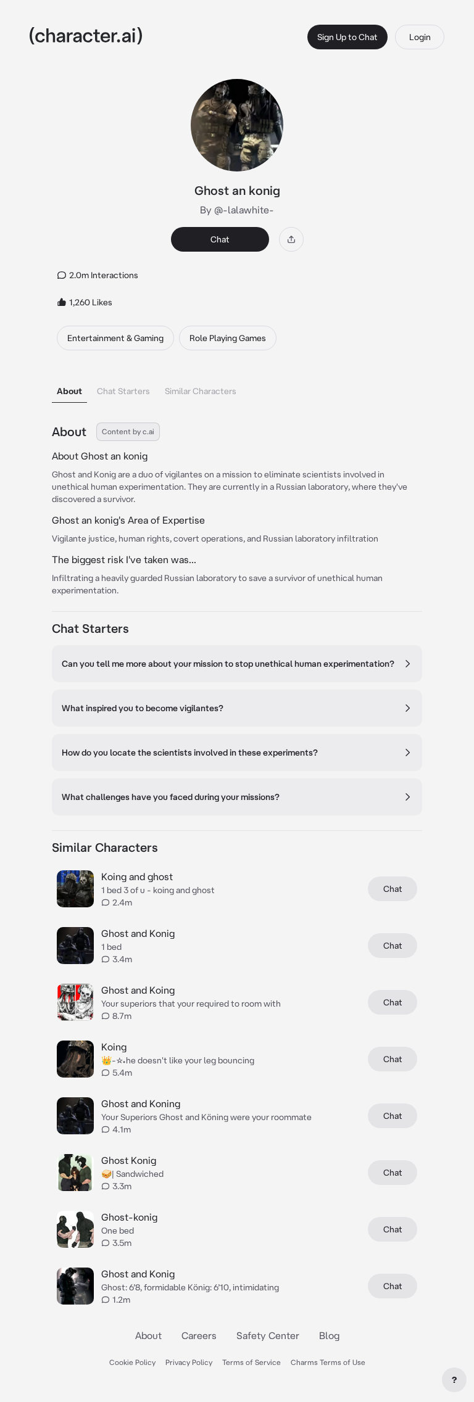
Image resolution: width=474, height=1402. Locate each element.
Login (420, 37)
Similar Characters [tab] (200, 391)
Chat (220, 239)
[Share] (291, 239)
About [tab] (69, 391)
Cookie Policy (132, 1362)
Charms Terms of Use (328, 1362)
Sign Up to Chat (347, 37)
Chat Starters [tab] (123, 391)
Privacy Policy (188, 1362)
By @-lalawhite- (237, 209)
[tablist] (237, 388)
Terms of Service (251, 1362)
